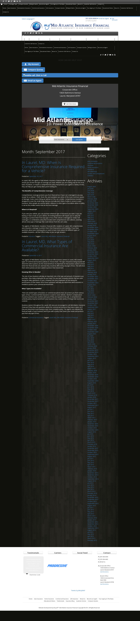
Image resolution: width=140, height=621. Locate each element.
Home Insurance (92, 167)
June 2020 (90, 338)
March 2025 (91, 221)
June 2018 (90, 387)
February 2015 (92, 469)
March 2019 (91, 368)
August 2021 (91, 309)
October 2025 (92, 207)
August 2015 (91, 456)
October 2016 (92, 428)
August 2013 (91, 505)
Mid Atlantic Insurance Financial (59, 236)
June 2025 (90, 215)
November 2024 (92, 229)
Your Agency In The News (57, 4)
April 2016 (90, 440)
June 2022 (90, 289)
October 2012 (92, 526)
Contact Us (101, 4)
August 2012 (91, 530)
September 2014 (92, 479)
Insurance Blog (70, 601)
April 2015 (90, 465)
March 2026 (91, 197)
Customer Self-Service (90, 4)
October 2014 (92, 477)
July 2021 (90, 311)
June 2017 (90, 411)
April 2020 (90, 342)
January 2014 (91, 495)
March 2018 (91, 393)
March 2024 (91, 246)
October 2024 (92, 231)
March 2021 (91, 319)
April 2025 (90, 219)
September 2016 (92, 430)
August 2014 (91, 481)
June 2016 (90, 436)
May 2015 (90, 463)
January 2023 (91, 274)
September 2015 (92, 454)
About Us (80, 4)
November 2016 (92, 426)
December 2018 (92, 375)
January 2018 (91, 397)
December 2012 (92, 522)
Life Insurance (50, 8)
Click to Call (41, 75)
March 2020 (91, 344)
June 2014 (90, 485)
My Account (33, 64)
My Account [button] (114, 19)
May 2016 (90, 438)
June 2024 (90, 240)
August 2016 (91, 432)
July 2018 (90, 385)
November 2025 (92, 205)
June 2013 (90, 510)
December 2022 (92, 276)
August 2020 (91, 334)
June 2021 (90, 313)
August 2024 (91, 236)
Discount (90, 165)
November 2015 (92, 450)
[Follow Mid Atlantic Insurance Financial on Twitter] (9, 1)
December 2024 (92, 227)
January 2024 (91, 250)
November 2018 (92, 377)
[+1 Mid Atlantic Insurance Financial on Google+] (11, 1)
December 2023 (92, 252)
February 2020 (92, 346)
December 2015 (92, 448)
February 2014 (92, 493)
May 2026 (90, 193)
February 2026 (92, 199)
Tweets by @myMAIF (78, 590)
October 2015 (92, 452)
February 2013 (92, 518)
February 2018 (92, 395)
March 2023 (91, 270)
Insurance (31, 236)
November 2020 (92, 328)
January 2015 (91, 471)
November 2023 (92, 254)
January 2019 (91, 373)
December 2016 (92, 424)
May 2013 (90, 512)
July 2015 (90, 458)
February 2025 (92, 223)
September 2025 (92, 209)
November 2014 (92, 475)
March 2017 (91, 418)
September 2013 (92, 503)
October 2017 (92, 403)
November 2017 (92, 401)
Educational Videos (71, 4)
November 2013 (92, 499)
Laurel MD (44, 236)
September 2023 (92, 258)
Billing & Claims (33, 4)
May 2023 (90, 266)
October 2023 (92, 256)
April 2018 (90, 391)
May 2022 (90, 291)
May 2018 (90, 389)
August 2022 (91, 285)
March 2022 (91, 295)
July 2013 (90, 508)
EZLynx (56, 608)
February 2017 (92, 420)
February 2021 (92, 321)
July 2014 (90, 483)
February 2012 (92, 540)
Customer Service (81, 601)
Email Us (102, 562)
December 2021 (92, 301)
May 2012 (90, 534)
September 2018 (92, 381)
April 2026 (90, 195)
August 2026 (91, 187)
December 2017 (92, 399)
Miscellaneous (92, 171)
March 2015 (91, 467)
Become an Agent (44, 4)
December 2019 (92, 350)
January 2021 (91, 324)
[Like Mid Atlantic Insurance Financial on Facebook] (6, 1)
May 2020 (90, 340)
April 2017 (90, 416)
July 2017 (90, 409)
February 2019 (92, 371)
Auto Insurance (12, 8)
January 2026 (91, 201)
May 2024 (90, 242)
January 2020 (91, 348)
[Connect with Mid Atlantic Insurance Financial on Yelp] (20, 1)
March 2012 (91, 538)
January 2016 (91, 446)
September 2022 (92, 283)
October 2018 (92, 379)
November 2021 (92, 303)
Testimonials (60, 601)
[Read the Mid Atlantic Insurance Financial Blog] (3, 1)
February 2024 (92, 248)
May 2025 (90, 217)
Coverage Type (13, 4)
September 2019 (92, 356)
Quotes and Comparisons (95, 174)
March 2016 (91, 442)
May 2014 (90, 487)
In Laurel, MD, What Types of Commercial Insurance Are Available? (47, 245)
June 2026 (90, 191)
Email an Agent (104, 18)
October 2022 (92, 281)
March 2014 (91, 491)
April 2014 (90, 489)
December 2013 (92, 497)
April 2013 (90, 514)
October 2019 (92, 354)
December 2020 (92, 326)
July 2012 (90, 532)
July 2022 (90, 287)
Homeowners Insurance (24, 8)
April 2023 (90, 268)
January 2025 (91, 225)
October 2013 (92, 501)
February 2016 (92, 444)
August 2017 (91, 407)
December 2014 (92, 473)
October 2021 (92, 305)
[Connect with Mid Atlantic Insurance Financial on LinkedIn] (17, 1)
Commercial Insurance (38, 8)
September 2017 (92, 405)
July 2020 (90, 336)
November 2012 (92, 524)
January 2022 (91, 299)
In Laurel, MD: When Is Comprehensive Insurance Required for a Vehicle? (53, 166)
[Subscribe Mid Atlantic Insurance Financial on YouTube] (14, 1)
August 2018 (91, 383)
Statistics (90, 176)
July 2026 (90, 189)
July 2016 (90, 434)
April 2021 (90, 317)
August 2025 (91, 211)
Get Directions (71, 104)
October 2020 (92, 330)
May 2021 (90, 315)
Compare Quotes (23, 4)
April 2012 (90, 536)
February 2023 (92, 272)
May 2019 (90, 364)
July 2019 (90, 360)
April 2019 (90, 366)
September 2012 (92, 528)
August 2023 (91, 260)
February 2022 (92, 297)
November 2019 (92, 352)
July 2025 (90, 213)
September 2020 (92, 332)
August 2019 (91, 358)
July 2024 (90, 238)
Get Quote (79, 139)
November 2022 (92, 279)
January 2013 (91, 520)
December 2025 (92, 203)
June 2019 (90, 362)
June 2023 (90, 264)
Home (5, 4)
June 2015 (90, 461)
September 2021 (92, 307)
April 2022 (90, 293)
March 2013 (91, 516)
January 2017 (91, 422)
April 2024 (90, 244)
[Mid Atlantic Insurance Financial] (70, 26)
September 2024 (92, 234)
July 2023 (90, 262)
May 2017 (90, 413)
